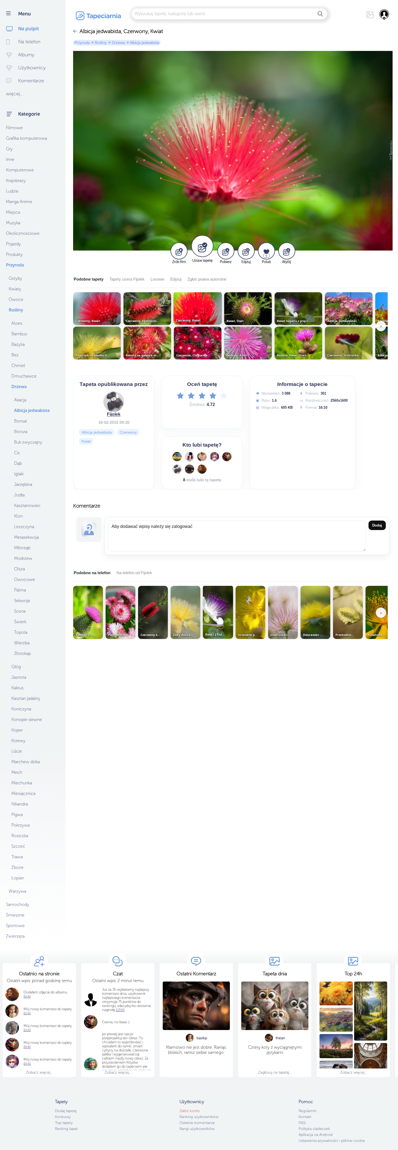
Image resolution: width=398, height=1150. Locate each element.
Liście (16, 751)
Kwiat (86, 441)
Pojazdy (13, 243)
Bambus (19, 333)
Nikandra (19, 804)
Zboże (17, 867)
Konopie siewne (26, 719)
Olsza (19, 568)
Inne (10, 159)
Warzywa (17, 891)
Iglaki (19, 473)
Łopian (17, 878)
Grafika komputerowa (26, 138)
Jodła (19, 495)
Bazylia (18, 344)
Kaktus (17, 687)
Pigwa (17, 814)
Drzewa (19, 386)
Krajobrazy (16, 180)
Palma (20, 590)
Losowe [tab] (157, 279)
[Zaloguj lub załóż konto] (384, 14)
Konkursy (63, 1117)
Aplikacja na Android (315, 1134)
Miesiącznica (23, 793)
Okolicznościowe (23, 233)
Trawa (17, 856)
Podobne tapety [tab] (88, 279)
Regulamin (308, 1111)
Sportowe (15, 925)
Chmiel (18, 365)
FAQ (302, 1122)
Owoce (16, 299)
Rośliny (16, 310)
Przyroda (15, 265)
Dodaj (377, 525)
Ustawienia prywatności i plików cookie (332, 1140)
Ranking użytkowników (199, 1117)
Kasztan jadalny (25, 698)
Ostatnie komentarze (197, 1122)
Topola (20, 632)
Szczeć (18, 846)
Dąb (18, 463)
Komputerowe (20, 170)
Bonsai (20, 421)
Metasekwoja (26, 537)
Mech (16, 772)
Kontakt (305, 1117)
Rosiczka (19, 835)
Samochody (17, 904)
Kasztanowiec (27, 505)
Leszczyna (24, 526)
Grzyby (15, 278)
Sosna (19, 611)
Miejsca (13, 212)
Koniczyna (21, 709)
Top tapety (64, 1122)
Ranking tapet (66, 1128)
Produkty (14, 254)
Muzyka (13, 222)
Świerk (20, 621)
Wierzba (22, 642)
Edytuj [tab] (175, 279)
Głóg (16, 666)
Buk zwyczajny (28, 442)
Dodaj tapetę (66, 1111)
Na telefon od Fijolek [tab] (134, 572)
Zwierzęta (15, 936)
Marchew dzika (25, 761)
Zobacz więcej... (39, 1072)
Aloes (16, 323)
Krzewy (18, 740)
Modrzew (23, 558)
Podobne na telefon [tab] (92, 572)
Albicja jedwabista (32, 410)
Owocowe (24, 579)
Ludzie (12, 191)
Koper (17, 730)
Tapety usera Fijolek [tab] (127, 279)
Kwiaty (15, 288)
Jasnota (18, 677)
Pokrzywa (20, 825)
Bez (15, 355)
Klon (18, 516)
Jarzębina (23, 484)
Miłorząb (22, 547)
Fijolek (113, 414)
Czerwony (128, 432)
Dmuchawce (24, 376)
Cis (17, 452)
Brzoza (20, 431)
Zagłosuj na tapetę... (275, 1072)
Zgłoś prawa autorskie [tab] (206, 279)
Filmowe (14, 127)
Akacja (20, 399)
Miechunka (21, 782)
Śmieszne (15, 915)
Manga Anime (19, 201)
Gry (9, 148)
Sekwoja (22, 600)
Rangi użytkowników (197, 1128)
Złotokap (22, 653)
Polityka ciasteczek (314, 1128)
